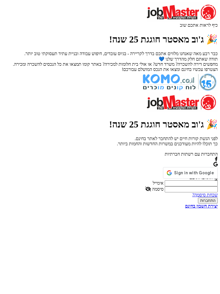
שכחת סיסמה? (205, 194)
